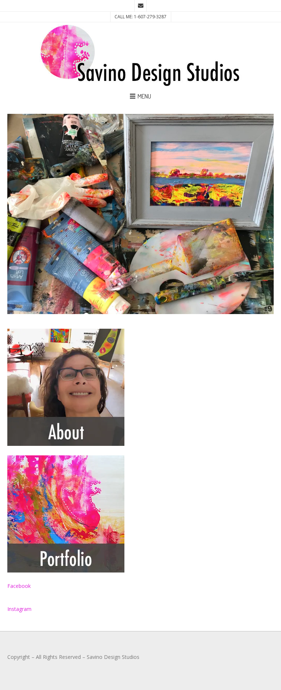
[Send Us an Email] (140, 6)
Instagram (19, 608)
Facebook (19, 585)
